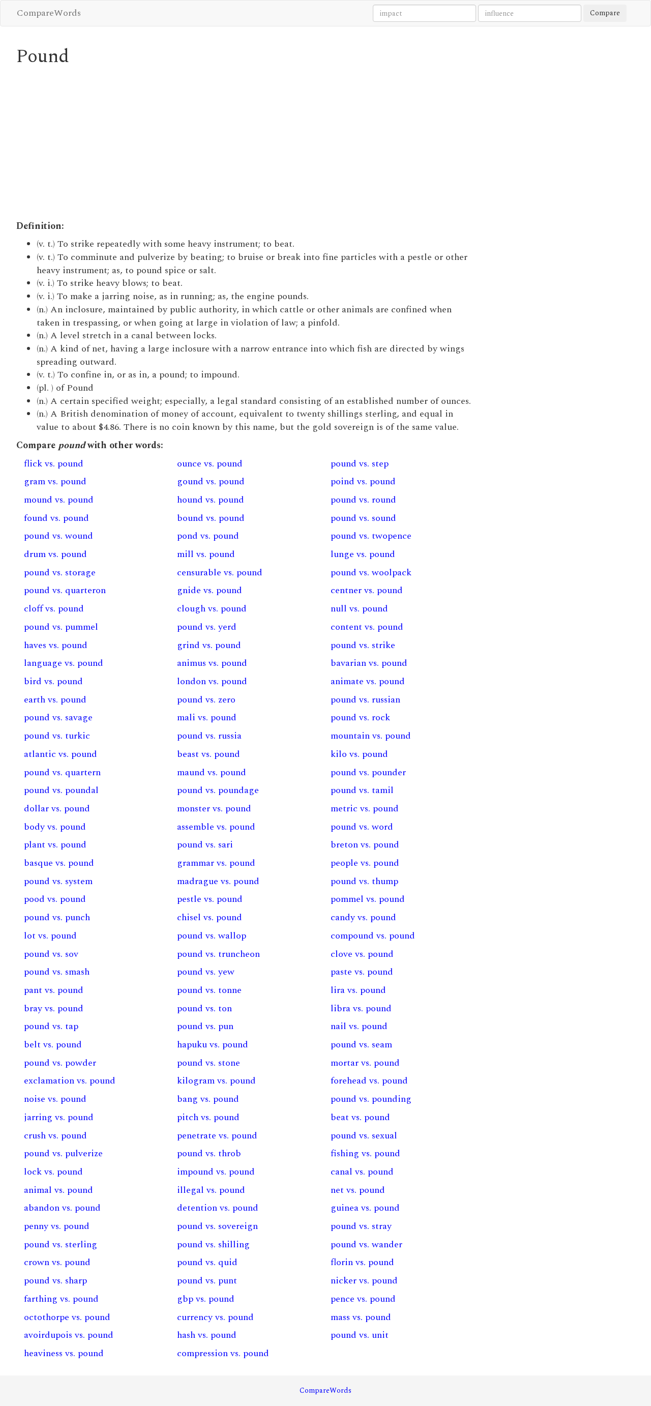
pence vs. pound (363, 1299)
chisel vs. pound (209, 917)
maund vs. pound (211, 772)
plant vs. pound (55, 845)
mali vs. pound (206, 717)
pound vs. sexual (364, 1136)
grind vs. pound (209, 645)
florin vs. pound (362, 1262)
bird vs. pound (53, 681)
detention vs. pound (217, 1208)
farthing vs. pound (61, 1299)
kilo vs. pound (359, 754)
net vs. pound (358, 1190)
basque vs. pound (59, 863)
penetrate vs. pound (217, 1136)
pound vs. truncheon (218, 954)
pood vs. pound (55, 899)
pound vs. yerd (206, 627)
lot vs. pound (50, 936)
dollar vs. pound (57, 808)
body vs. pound (55, 827)
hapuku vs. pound (212, 1044)
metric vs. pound (365, 808)
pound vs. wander (366, 1244)
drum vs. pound (55, 554)
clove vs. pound (362, 954)
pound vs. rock (360, 717)
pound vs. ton (204, 1008)
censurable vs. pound (219, 572)
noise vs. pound (55, 1099)
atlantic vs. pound (60, 754)
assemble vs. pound (216, 827)
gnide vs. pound (209, 590)
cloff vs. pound (54, 609)
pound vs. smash (57, 972)
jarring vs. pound (59, 1117)
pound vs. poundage (218, 790)
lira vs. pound (358, 990)
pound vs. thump (364, 881)
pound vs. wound (58, 536)
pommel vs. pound (368, 899)
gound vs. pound (211, 481)
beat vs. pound (360, 1117)
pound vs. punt (207, 1280)
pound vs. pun (205, 1026)
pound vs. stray (361, 1226)
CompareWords (49, 13)
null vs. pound (359, 609)
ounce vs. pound (210, 464)
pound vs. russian (365, 700)
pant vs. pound (53, 990)
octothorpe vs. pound (67, 1317)
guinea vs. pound (365, 1208)
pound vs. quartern (62, 772)
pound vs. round (363, 500)
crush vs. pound (55, 1136)
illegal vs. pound (211, 1190)
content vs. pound (367, 627)
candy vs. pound (363, 917)
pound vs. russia (209, 736)
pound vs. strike (363, 645)
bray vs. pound (53, 1008)
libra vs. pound (361, 1008)
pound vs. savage (58, 717)
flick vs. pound (53, 464)
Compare (605, 13)
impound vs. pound (216, 1172)
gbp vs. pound (205, 1299)
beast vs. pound (208, 754)
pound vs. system (58, 881)
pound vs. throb (209, 1153)
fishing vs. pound (365, 1153)
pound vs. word (362, 827)
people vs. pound (365, 863)
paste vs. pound (362, 972)
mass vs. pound (361, 1317)
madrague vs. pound (218, 881)
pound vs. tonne (209, 990)
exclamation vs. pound (69, 1081)
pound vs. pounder (368, 772)
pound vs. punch (57, 917)
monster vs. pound (214, 808)
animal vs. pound (58, 1190)
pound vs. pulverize (63, 1153)
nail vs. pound (359, 1026)
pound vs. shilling (213, 1244)
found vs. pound (56, 518)
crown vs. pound (57, 1262)
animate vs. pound (368, 681)
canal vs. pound (362, 1172)
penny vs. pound (57, 1226)
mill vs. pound (206, 554)
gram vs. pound (55, 481)
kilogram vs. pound (216, 1081)
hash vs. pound (206, 1335)
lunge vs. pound (363, 554)
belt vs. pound (53, 1044)
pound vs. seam (361, 1044)
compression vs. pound (223, 1353)
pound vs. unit (360, 1335)
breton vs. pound (365, 845)
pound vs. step (360, 464)
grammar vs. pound (216, 863)
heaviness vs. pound (64, 1353)
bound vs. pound (211, 518)
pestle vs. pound (210, 899)
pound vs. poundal (61, 790)
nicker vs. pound (364, 1280)
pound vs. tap (51, 1026)
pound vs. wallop (211, 936)
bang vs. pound (208, 1099)
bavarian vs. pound (369, 663)
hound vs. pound (210, 500)
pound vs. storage (60, 572)
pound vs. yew (205, 972)
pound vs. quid (207, 1262)
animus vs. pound (212, 663)
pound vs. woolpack (371, 572)
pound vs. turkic (57, 736)
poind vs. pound (363, 481)
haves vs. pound (55, 645)
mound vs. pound (59, 500)
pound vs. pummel (61, 627)
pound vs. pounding (371, 1099)
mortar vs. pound (365, 1063)
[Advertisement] (246, 143)
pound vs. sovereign (217, 1226)
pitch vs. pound (208, 1117)
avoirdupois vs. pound (68, 1335)
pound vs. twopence (371, 536)
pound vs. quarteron (65, 590)
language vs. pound (63, 663)
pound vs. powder (60, 1063)
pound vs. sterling (60, 1244)
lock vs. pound (53, 1172)
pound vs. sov (51, 954)
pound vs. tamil (362, 790)
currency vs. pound (215, 1317)
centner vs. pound (367, 590)
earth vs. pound (55, 700)
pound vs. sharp (55, 1280)
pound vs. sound (363, 518)
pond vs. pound (208, 536)
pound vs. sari (205, 845)
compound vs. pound (373, 936)
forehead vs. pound (369, 1081)
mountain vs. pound (371, 736)
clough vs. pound (212, 609)
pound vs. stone (208, 1063)
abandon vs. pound (62, 1208)
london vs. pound (212, 681)
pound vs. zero (206, 700)
